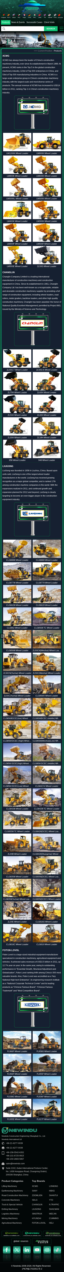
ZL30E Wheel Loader (17, 922)
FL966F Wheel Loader (17, 1051)
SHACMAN (54, 1209)
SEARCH (50, 29)
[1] (3, 15)
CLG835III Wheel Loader (17, 877)
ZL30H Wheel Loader (17, 437)
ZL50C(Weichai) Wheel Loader (47, 673)
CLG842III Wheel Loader (17, 809)
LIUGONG (36, 1209)
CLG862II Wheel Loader (47, 605)
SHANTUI (53, 1195)
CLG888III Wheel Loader (17, 560)
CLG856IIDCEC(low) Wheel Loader (17, 718)
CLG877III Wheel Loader (17, 583)
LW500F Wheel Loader (46, 244)
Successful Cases (34, 22)
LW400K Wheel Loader (17, 221)
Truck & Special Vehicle (12, 1204)
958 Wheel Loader (17, 460)
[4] (19, 15)
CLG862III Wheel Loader (17, 605)
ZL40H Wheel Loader (46, 415)
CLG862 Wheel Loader (17, 628)
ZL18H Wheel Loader (46, 437)
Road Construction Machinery (15, 1195)
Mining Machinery (10, 1218)
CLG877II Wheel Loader (47, 583)
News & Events (18, 22)
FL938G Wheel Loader (17, 1097)
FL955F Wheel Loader (47, 1074)
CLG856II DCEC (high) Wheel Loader (17, 741)
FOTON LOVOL (39, 1223)
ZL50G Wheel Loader (46, 266)
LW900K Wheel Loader (46, 153)
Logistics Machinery (10, 1214)
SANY (34, 1191)
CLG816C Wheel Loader (17, 944)
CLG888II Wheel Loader (47, 560)
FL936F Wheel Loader (47, 1097)
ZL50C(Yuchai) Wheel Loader (17, 696)
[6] (29, 15)
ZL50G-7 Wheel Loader (17, 370)
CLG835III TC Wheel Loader (17, 831)
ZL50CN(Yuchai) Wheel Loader (17, 673)
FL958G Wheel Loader (47, 1051)
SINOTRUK (37, 1214)
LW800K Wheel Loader (17, 176)
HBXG (52, 1191)
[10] (50, 15)
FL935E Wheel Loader (17, 1119)
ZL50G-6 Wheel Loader (46, 370)
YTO (51, 1200)
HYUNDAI (36, 1218)
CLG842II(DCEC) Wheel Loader (47, 831)
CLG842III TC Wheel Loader (46, 809)
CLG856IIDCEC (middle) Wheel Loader (47, 718)
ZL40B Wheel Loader (17, 854)
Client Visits (49, 22)
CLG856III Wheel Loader (17, 650)
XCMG (35, 1186)
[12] (60, 15)
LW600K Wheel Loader (46, 176)
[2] (8, 15)
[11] (55, 15)
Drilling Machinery (10, 1209)
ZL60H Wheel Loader (46, 392)
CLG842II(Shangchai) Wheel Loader (47, 854)
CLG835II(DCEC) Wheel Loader (47, 877)
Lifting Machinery (9, 1186)
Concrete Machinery (11, 1200)
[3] (13, 15)
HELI (51, 1223)
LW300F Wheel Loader (17, 244)
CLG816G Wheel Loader (47, 922)
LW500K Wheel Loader (46, 198)
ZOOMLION (37, 1195)
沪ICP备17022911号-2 (32, 1269)
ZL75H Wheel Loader (17, 392)
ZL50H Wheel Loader (17, 415)
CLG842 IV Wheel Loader (46, 786)
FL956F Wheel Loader (17, 1074)
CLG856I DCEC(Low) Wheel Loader (17, 786)
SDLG (34, 1200)
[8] (39, 15)
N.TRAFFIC (54, 1204)
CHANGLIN (37, 1204)
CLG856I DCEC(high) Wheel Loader (17, 763)
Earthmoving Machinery (12, 1191)
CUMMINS (54, 1218)
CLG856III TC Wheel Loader (46, 628)
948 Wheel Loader (46, 460)
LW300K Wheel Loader (46, 221)
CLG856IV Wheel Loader (46, 696)
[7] (34, 15)
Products (6, 22)
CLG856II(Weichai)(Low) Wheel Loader (47, 741)
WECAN (52, 1214)
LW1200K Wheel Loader (17, 153)
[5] (24, 15)
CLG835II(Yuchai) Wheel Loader (17, 899)
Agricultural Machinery (12, 1223)
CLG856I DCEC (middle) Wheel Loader (47, 763)
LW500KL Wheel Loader (17, 198)
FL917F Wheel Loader (47, 1119)
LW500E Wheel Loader (17, 266)
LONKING (53, 1186)
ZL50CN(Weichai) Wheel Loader (47, 650)
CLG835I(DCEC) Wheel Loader (47, 899)
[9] (44, 15)
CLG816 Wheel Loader (46, 944)
